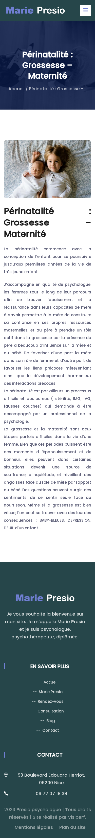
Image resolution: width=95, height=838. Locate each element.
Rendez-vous (51, 701)
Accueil (16, 89)
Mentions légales (34, 827)
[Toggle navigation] (85, 10)
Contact (50, 730)
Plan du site (72, 827)
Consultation (50, 711)
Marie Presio (51, 691)
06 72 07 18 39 (51, 793)
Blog (50, 720)
